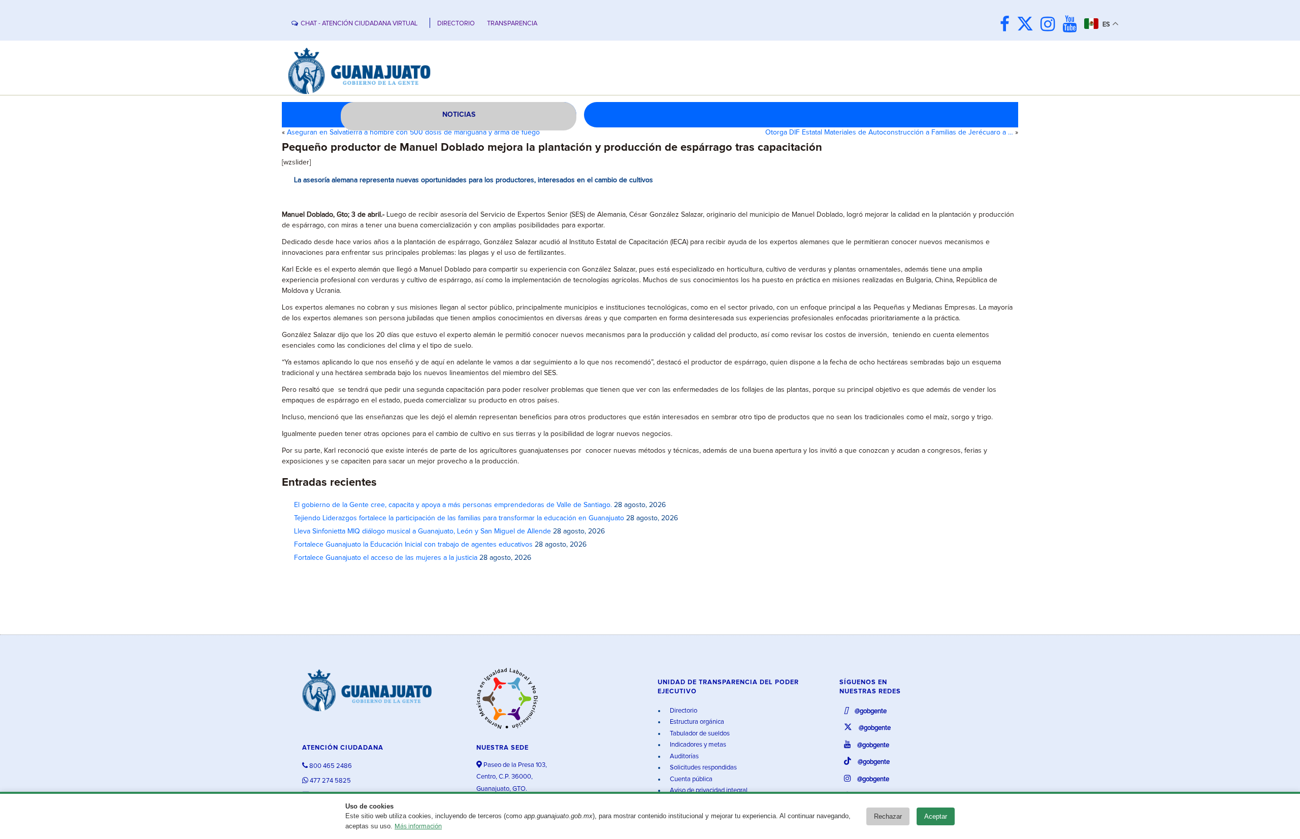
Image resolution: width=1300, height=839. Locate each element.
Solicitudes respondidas (702, 767)
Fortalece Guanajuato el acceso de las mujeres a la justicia (385, 557)
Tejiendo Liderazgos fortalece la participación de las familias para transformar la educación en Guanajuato (459, 518)
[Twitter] (1027, 25)
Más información (418, 826)
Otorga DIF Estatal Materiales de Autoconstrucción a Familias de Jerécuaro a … (889, 132)
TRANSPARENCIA (512, 23)
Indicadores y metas (697, 745)
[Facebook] (1007, 25)
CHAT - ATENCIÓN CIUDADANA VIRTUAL (359, 23)
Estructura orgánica (696, 722)
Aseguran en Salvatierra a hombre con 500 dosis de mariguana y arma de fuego (413, 132)
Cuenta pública (690, 779)
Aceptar (935, 816)
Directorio (682, 711)
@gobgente (870, 711)
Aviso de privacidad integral (708, 790)
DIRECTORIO (456, 23)
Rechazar (888, 816)
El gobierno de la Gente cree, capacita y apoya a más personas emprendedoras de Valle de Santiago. (453, 505)
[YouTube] (1072, 25)
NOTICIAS (458, 114)
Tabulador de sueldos (699, 733)
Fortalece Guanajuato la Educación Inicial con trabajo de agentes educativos (413, 544)
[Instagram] (1050, 25)
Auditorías (683, 756)
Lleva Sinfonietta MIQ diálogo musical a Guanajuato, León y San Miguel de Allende (422, 531)
